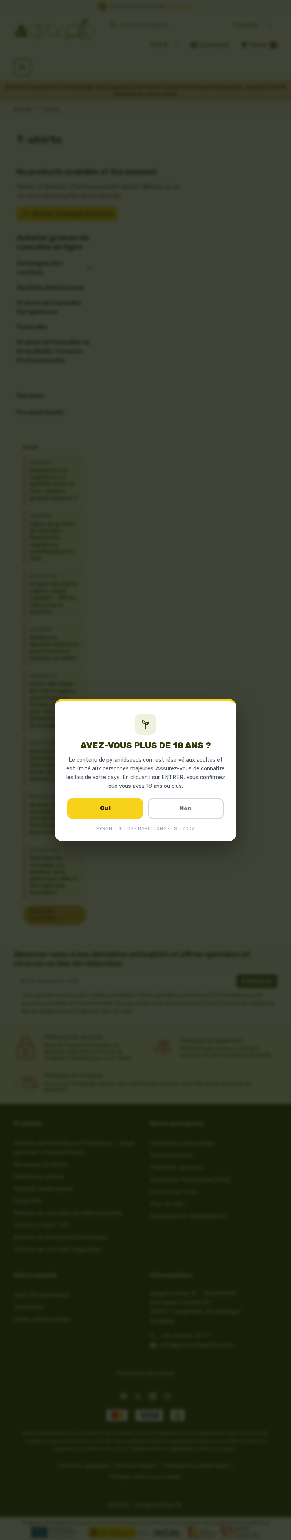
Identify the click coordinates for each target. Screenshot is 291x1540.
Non (186, 808)
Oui (105, 808)
